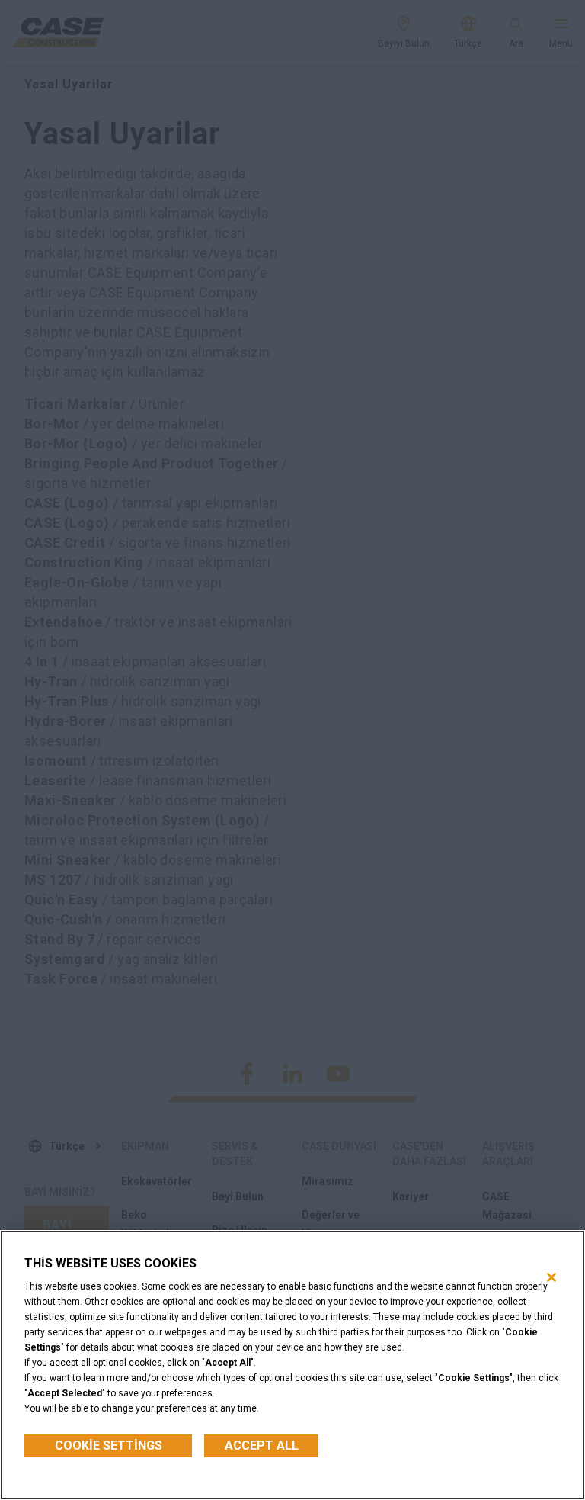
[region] (292, 1365)
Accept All (262, 1445)
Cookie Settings (108, 1445)
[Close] (551, 1277)
